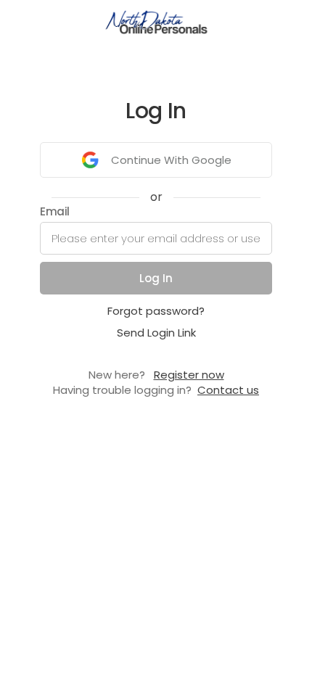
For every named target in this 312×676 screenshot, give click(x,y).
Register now (189, 374)
